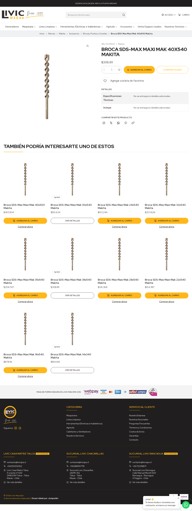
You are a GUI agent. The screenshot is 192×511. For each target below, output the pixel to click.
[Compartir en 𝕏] (111, 123)
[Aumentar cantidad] (119, 69)
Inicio (42, 34)
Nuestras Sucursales (138, 419)
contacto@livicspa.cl (16, 462)
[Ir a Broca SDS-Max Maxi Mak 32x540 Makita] (166, 179)
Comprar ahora (25, 226)
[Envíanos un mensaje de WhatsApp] (186, 505)
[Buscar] (123, 15)
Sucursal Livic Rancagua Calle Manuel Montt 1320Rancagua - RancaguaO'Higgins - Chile (144, 474)
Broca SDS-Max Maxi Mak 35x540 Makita (24, 281)
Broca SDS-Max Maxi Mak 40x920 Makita (24, 206)
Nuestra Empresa (137, 415)
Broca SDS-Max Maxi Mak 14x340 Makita (71, 356)
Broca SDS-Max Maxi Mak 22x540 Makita (165, 281)
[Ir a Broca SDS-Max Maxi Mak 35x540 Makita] (25, 254)
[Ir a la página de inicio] (23, 14)
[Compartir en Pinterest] (125, 123)
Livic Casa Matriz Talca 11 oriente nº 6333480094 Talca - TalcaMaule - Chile (18, 474)
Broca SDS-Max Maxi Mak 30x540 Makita (71, 206)
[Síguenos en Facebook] (19, 428)
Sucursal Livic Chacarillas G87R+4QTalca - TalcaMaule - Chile (81, 474)
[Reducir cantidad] (104, 69)
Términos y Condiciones (140, 427)
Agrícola (70, 427)
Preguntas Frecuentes (139, 423)
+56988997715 (77, 466)
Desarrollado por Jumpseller (45, 498)
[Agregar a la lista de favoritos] (42, 175)
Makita (62, 34)
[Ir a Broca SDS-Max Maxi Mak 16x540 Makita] (25, 329)
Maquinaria (71, 415)
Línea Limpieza (73, 419)
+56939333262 (14, 466)
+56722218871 (139, 466)
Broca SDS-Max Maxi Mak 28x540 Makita (118, 281)
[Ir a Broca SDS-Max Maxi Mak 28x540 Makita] (119, 254)
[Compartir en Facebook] (103, 123)
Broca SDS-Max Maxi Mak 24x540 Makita (118, 206)
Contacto (133, 439)
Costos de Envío (136, 431)
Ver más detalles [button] (14, 482)
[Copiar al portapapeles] (132, 123)
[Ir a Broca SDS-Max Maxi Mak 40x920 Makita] (25, 179)
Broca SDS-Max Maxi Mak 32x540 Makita (165, 206)
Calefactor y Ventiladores (78, 431)
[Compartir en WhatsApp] (118, 123)
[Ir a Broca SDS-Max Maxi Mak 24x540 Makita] (119, 179)
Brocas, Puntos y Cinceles (95, 34)
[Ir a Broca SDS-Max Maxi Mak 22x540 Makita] (166, 254)
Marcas (51, 34)
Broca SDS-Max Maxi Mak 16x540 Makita (24, 356)
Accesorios (74, 34)
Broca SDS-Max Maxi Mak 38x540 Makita (71, 281)
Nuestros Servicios (75, 435)
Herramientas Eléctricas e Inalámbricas (84, 423)
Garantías (133, 435)
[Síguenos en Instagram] (15, 428)
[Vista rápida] (42, 183)
